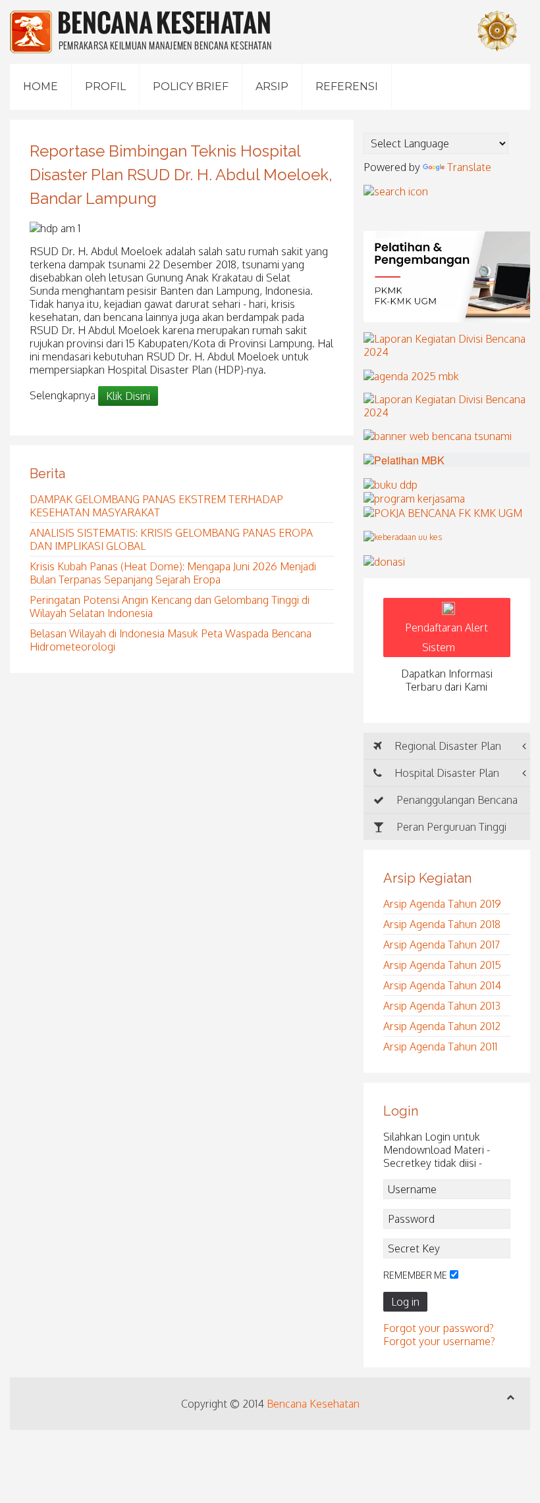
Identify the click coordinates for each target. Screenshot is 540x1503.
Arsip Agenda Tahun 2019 (442, 903)
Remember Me (415, 1275)
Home (40, 86)
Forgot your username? (439, 1341)
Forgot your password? (438, 1328)
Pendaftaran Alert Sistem (446, 637)
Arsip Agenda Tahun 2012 (441, 1026)
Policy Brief (191, 86)
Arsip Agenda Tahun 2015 (442, 965)
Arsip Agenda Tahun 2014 (442, 985)
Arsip (272, 86)
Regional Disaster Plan (446, 745)
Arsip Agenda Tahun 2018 (441, 924)
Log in (405, 1301)
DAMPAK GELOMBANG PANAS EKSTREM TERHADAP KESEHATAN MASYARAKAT (156, 506)
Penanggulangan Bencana (456, 799)
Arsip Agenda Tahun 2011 (440, 1046)
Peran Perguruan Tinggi (450, 826)
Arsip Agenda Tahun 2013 (441, 1005)
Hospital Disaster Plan (445, 772)
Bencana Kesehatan (313, 1403)
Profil (105, 86)
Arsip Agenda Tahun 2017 (441, 944)
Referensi (346, 86)
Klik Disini (128, 396)
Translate (469, 167)
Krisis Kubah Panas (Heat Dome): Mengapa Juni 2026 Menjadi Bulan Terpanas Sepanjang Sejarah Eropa (173, 573)
